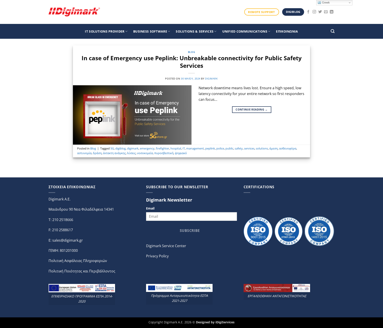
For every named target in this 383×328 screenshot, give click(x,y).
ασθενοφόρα (287, 148)
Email (150, 208)
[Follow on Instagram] (314, 12)
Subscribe (190, 230)
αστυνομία (84, 153)
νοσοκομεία (145, 153)
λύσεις (131, 153)
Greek (325, 2)
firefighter (162, 148)
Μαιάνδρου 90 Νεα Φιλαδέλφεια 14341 (81, 209)
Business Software (150, 31)
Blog (191, 52)
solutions (262, 148)
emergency (147, 148)
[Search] (332, 31)
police (220, 148)
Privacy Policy (157, 256)
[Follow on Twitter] (320, 12)
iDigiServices (224, 322)
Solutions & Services (194, 31)
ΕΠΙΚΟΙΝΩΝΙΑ (287, 31)
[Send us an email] (326, 12)
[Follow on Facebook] (308, 12)
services (249, 148)
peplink (210, 148)
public (229, 148)
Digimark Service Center (166, 245)
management (195, 148)
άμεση (273, 148)
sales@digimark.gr (67, 240)
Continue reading (252, 109)
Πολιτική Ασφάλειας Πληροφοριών (78, 260)
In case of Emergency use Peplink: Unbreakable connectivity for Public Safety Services (192, 61)
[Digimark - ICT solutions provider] (74, 12)
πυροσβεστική (164, 153)
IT (183, 148)
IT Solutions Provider (104, 31)
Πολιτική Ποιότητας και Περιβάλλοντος (82, 271)
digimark (211, 78)
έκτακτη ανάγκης (114, 153)
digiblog (120, 148)
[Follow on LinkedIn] (331, 12)
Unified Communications (244, 31)
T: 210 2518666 (61, 219)
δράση (97, 153)
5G (112, 148)
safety (239, 148)
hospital (175, 148)
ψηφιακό (181, 153)
